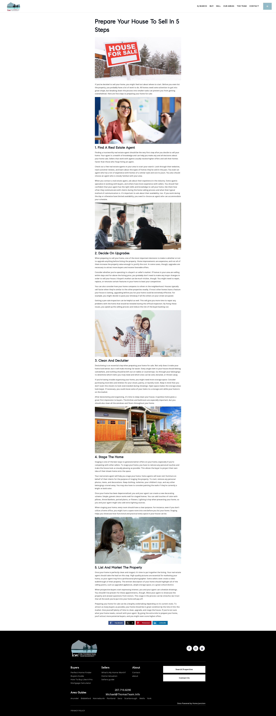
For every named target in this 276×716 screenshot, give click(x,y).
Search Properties (184, 669)
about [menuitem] (135, 676)
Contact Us (184, 678)
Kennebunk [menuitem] (99, 698)
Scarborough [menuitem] (130, 698)
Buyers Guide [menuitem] (77, 676)
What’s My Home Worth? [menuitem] (113, 672)
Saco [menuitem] (120, 698)
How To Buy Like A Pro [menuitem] (82, 679)
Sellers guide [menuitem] (107, 679)
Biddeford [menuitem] (86, 698)
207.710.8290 (123, 690)
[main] (138, 315)
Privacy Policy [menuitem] (78, 711)
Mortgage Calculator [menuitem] (81, 683)
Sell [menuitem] (218, 6)
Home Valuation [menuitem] (109, 676)
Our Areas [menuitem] (228, 6)
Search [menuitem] (203, 6)
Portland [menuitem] (111, 698)
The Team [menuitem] (242, 6)
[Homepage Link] (13, 6)
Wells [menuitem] (142, 698)
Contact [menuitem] (254, 6)
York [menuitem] (149, 698)
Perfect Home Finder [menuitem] (81, 672)
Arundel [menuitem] (75, 698)
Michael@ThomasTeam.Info (123, 694)
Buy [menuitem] (212, 6)
